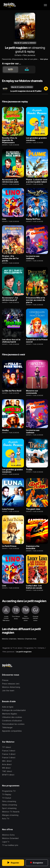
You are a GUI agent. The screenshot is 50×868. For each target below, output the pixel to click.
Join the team (8, 690)
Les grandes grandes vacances (36, 139)
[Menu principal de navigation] (45, 5)
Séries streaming (9, 805)
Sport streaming (9, 808)
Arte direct (7, 764)
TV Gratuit (6, 798)
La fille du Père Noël (11, 391)
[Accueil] (9, 5)
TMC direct (7, 771)
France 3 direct (9, 754)
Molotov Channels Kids (27, 639)
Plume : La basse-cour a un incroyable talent (36, 180)
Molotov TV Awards (10, 811)
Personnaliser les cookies (13, 724)
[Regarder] (46, 89)
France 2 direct (8, 750)
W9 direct (6, 768)
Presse (5, 680)
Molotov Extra (8, 835)
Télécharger (7, 727)
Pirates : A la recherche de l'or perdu (10, 258)
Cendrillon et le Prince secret (37, 340)
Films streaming (9, 801)
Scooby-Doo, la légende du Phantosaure (9, 140)
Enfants (18, 55)
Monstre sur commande (32, 392)
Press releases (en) (10, 683)
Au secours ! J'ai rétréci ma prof (10, 299)
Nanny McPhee (33, 219)
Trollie (29, 469)
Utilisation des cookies (12, 717)
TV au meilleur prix (10, 845)
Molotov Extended (10, 838)
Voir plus (44, 59)
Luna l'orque (8, 509)
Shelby (5, 430)
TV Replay (6, 794)
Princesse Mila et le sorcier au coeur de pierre (35, 300)
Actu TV (5, 818)
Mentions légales (9, 713)
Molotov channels (9, 639)
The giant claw (33, 509)
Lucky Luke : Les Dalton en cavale (34, 586)
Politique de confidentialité (14, 710)
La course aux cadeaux (32, 257)
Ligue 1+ (5, 841)
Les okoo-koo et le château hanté (11, 340)
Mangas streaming (10, 815)
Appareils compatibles (12, 731)
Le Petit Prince (9, 546)
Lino (4, 219)
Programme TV (9, 791)
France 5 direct (8, 757)
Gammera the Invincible (32, 547)
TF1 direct (6, 747)
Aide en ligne (7, 707)
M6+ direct (7, 761)
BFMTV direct (8, 774)
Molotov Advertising (11, 687)
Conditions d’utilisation (12, 720)
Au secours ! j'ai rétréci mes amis (10, 180)
